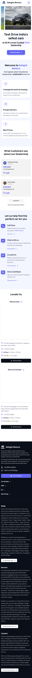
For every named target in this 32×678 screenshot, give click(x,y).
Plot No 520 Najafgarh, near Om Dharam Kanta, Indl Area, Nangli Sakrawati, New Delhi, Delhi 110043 (14, 409)
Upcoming (4, 494)
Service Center (15, 369)
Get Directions (11, 265)
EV (2, 490)
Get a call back (17, 476)
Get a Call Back (14, 271)
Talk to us (10, 234)
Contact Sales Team (8, 560)
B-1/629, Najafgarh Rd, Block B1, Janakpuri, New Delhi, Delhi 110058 (15, 344)
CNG (2, 486)
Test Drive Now (15, 52)
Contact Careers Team (8, 670)
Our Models (5, 481)
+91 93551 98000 (8, 415)
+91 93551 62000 (8, 349)
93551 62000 (19, 231)
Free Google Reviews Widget (17, 205)
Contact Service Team (8, 626)
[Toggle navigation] (29, 3)
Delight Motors (14, 2)
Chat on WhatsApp (10, 470)
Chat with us (13, 240)
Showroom (15, 301)
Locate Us (11, 254)
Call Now (11, 225)
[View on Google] (5, 163)
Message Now (11, 249)
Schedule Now (11, 280)
